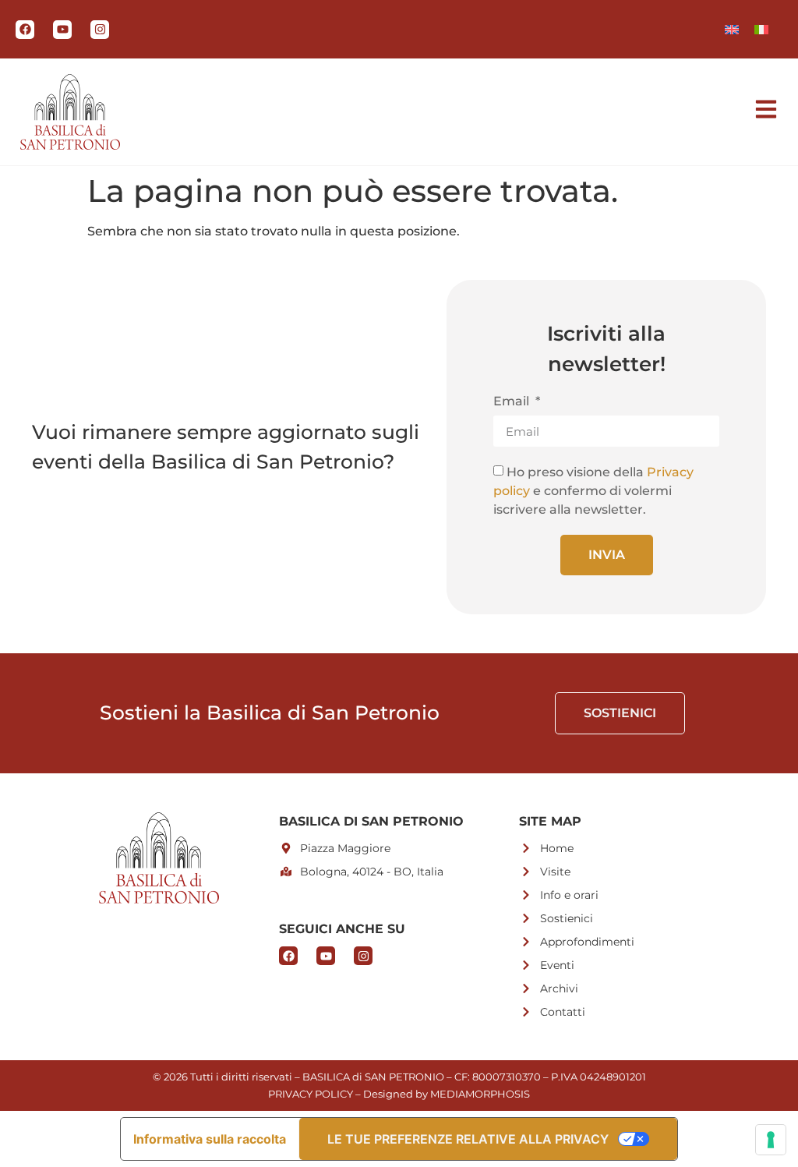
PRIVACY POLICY (310, 1093)
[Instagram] (99, 29)
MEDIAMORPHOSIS (480, 1093)
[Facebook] (25, 29)
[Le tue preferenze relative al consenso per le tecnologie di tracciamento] (771, 1140)
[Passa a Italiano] (761, 29)
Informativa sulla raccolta (209, 1139)
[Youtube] (62, 29)
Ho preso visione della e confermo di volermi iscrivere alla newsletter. (593, 491)
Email (512, 401)
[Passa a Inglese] (732, 29)
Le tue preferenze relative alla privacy (468, 1139)
